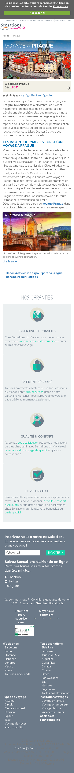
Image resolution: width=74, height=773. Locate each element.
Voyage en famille (53, 700)
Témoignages (23, 20)
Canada (46, 666)
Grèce (45, 674)
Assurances (27, 603)
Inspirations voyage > (54, 696)
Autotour (10, 700)
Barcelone (11, 647)
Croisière (10, 712)
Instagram (12, 586)
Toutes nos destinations (56, 693)
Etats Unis (48, 647)
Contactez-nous (36, 20)
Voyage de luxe (51, 708)
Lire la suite (10, 261)
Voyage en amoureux (55, 704)
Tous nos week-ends (17, 674)
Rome (8, 670)
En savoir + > (60, 6)
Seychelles (48, 689)
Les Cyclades (50, 677)
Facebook (15, 577)
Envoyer (54, 552)
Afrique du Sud (51, 655)
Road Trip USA (14, 727)
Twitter (13, 581)
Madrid (9, 666)
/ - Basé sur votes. (37, 95)
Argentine (48, 658)
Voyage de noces (16, 723)
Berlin (8, 651)
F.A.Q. (14, 603)
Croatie (46, 670)
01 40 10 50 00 (23, 748)
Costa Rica (48, 662)
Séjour (9, 715)
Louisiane (47, 651)
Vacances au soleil (53, 712)
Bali (44, 681)
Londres (10, 662)
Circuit (9, 704)
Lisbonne (10, 658)
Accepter (36, 12)
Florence (10, 655)
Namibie (47, 685)
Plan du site (56, 603)
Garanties (41, 603)
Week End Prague (17, 83)
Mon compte (11, 20)
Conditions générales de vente (50, 599)
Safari (8, 719)
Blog (68, 20)
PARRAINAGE (49, 20)
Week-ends (11, 643)
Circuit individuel (15, 708)
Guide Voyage (60, 20)
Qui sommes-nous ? (16, 599)
